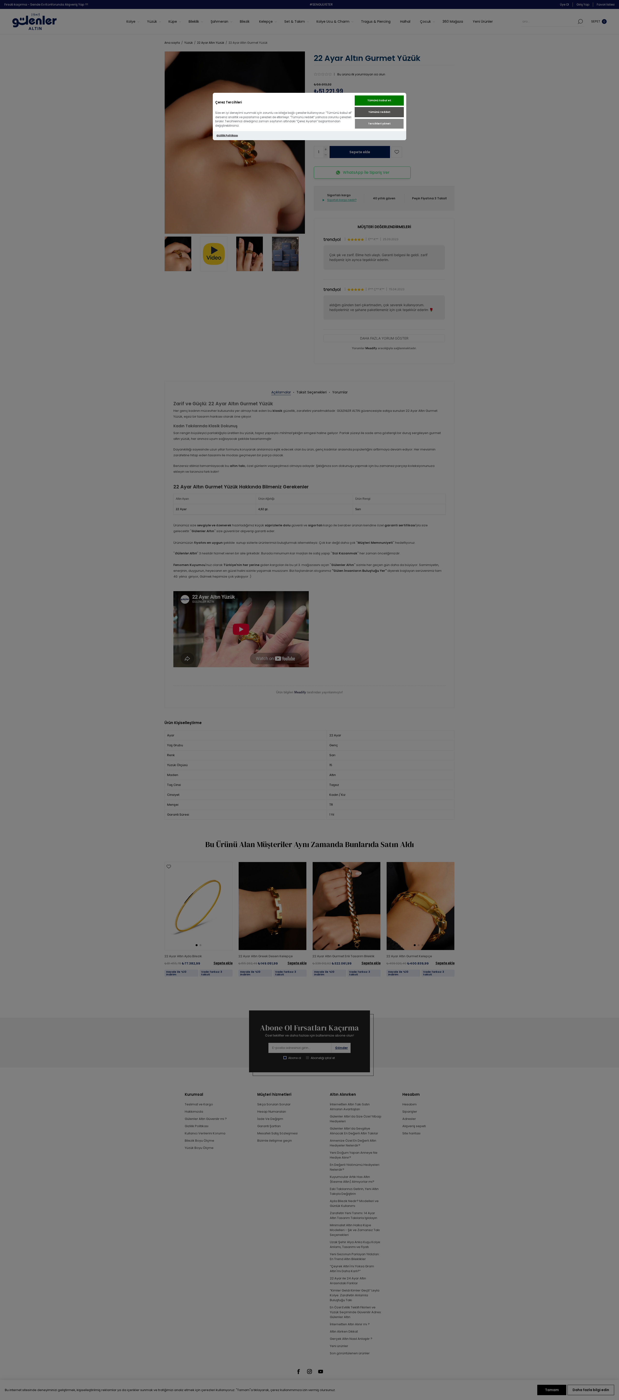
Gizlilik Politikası (227, 135)
